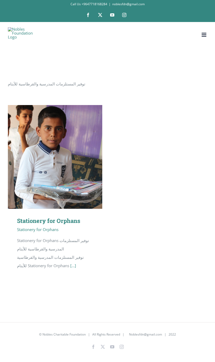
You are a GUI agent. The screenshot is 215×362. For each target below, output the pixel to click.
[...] (73, 265)
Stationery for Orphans (47, 157)
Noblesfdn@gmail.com (145, 334)
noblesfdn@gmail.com (128, 4)
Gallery (63, 157)
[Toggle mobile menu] (204, 34)
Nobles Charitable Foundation (64, 334)
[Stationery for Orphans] (55, 157)
